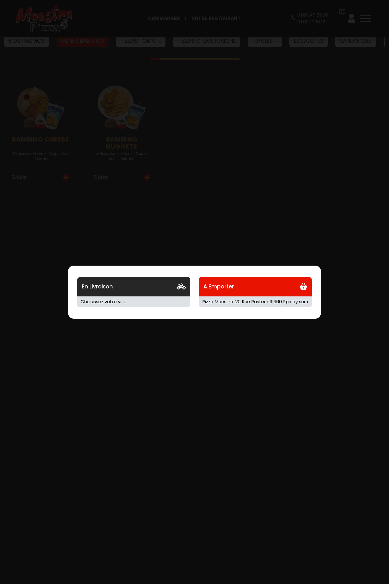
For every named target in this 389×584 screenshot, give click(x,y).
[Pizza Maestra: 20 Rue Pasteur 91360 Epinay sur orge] (255, 301)
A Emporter (218, 286)
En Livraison (97, 286)
